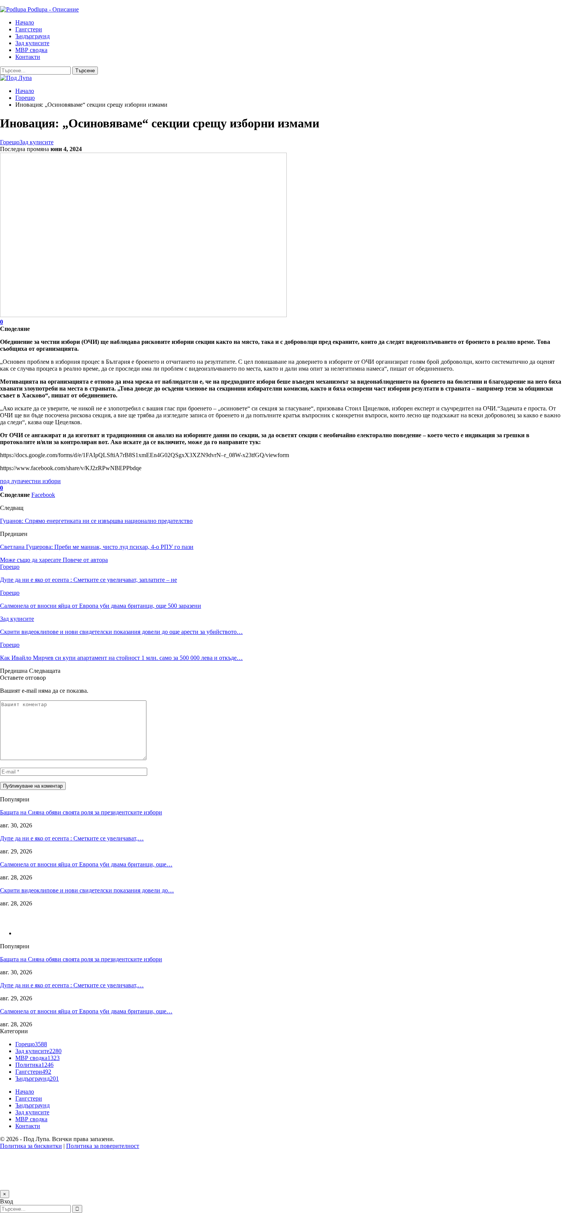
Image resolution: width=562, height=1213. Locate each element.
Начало (24, 22)
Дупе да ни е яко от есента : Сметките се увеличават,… (72, 838)
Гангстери (28, 29)
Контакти (27, 57)
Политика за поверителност (102, 1146)
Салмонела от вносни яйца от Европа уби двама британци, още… (86, 864)
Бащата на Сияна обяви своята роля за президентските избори (81, 812)
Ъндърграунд (32, 36)
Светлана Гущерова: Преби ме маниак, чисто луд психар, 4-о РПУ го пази (96, 547)
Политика (34, 1065)
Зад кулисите (32, 43)
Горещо (9, 142)
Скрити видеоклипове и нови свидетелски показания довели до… (87, 890)
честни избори (42, 481)
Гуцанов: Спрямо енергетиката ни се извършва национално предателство (96, 521)
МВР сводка (31, 50)
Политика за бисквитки (31, 1146)
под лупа (11, 481)
